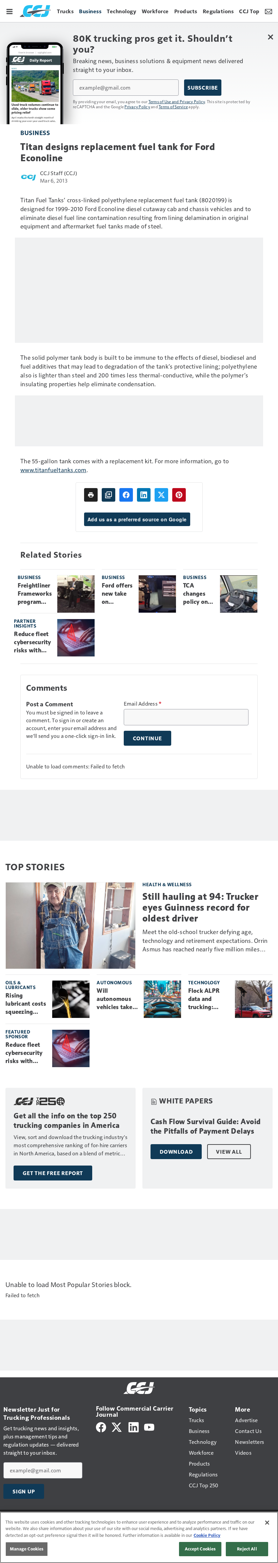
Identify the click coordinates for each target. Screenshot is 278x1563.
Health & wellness (167, 884)
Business (35, 132)
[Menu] (9, 10)
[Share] (126, 495)
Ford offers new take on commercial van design (118, 594)
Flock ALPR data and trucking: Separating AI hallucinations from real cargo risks (207, 999)
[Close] (267, 1522)
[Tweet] (161, 495)
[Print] (91, 495)
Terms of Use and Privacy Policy (176, 101)
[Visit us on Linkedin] (133, 1426)
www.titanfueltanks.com (53, 469)
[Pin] (179, 495)
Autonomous (114, 982)
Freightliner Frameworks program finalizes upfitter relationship (35, 594)
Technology (204, 982)
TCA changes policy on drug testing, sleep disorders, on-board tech (197, 594)
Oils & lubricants (20, 985)
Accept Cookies (200, 1548)
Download (176, 1151)
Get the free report (53, 1173)
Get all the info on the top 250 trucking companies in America (67, 1120)
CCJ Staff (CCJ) (58, 172)
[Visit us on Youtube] (149, 1426)
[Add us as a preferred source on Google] (108, 495)
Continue (147, 738)
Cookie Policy (207, 1535)
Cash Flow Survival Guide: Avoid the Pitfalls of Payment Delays (206, 1126)
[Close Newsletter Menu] (270, 37)
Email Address (143, 703)
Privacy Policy (137, 106)
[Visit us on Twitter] (117, 1426)
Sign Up (24, 1491)
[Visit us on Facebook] (101, 1426)
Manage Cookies (27, 1548)
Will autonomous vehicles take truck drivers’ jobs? (115, 999)
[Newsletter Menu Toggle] (268, 10)
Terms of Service (173, 106)
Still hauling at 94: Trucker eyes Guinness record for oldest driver (200, 907)
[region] (139, 1537)
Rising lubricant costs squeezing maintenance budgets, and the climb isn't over (25, 1004)
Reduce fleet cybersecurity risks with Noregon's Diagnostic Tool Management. (33, 642)
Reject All (247, 1548)
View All (229, 1151)
